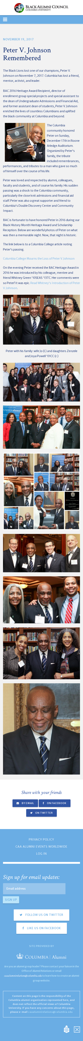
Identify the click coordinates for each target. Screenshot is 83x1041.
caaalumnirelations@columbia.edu (23, 976)
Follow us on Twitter (44, 915)
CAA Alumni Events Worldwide (41, 846)
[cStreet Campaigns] (77, 1029)
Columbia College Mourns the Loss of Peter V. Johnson (39, 258)
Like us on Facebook (43, 928)
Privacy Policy (41, 839)
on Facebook (56, 803)
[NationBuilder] (68, 1029)
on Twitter (44, 812)
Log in (41, 853)
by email (27, 803)
